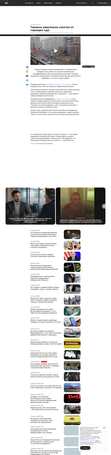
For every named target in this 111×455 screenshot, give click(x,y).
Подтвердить (85, 448)
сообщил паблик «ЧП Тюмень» (59, 84)
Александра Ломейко (44, 143)
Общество (33, 35)
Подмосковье (48, 3)
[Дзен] (88, 67)
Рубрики (58, 3)
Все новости (29, 3)
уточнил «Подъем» (62, 99)
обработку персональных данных (87, 440)
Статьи (38, 3)
